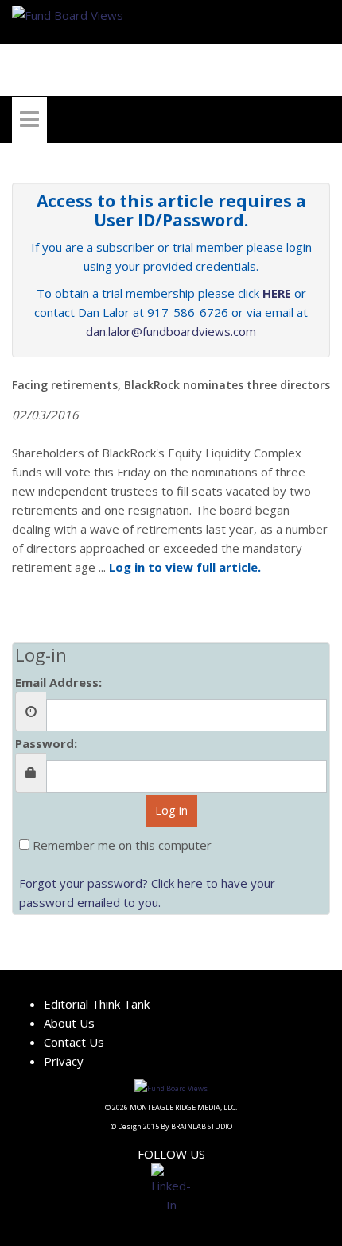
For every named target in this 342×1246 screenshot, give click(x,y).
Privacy (64, 1061)
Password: (46, 743)
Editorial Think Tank (97, 1004)
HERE (276, 293)
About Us (69, 1023)
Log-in (171, 810)
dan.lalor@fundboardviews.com (171, 331)
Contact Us (74, 1042)
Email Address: (58, 682)
